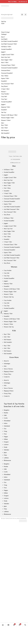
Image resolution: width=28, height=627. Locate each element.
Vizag (5, 431)
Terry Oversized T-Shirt (10, 212)
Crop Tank (6, 273)
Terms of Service (8, 369)
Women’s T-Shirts (8, 294)
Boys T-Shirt (7, 334)
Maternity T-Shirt (8, 284)
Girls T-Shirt (7, 337)
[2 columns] (25, 14)
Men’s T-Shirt (7, 185)
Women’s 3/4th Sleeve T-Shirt (12, 289)
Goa (5, 429)
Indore (5, 423)
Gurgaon (6, 442)
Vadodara (6, 450)
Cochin (6, 418)
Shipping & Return (8, 371)
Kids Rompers (7, 339)
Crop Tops (6, 276)
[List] (22, 14)
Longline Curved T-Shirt (10, 177)
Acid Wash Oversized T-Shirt (11, 209)
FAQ (5, 366)
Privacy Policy (7, 374)
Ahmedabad (7, 421)
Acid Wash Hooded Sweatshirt (12, 207)
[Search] (25, 625)
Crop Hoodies (7, 270)
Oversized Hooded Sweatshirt (12, 199)
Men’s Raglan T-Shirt (9, 183)
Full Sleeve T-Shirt (8, 170)
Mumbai (6, 413)
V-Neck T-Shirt (8, 193)
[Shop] (8, 625)
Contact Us (7, 377)
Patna (5, 455)
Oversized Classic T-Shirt (10, 196)
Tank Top (3, 21)
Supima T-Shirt (7, 204)
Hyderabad (7, 426)
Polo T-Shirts (7, 188)
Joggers (6, 175)
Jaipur (5, 452)
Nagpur (6, 436)
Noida (5, 447)
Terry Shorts (7, 215)
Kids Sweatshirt (8, 342)
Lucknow (6, 444)
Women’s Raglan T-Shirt (10, 292)
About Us (6, 361)
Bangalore (6, 410)
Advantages (7, 363)
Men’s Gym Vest (8, 180)
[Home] (3, 625)
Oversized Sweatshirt (9, 201)
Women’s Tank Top (9, 297)
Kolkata (6, 439)
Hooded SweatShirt (9, 172)
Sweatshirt (6, 191)
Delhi (5, 415)
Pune (5, 434)
